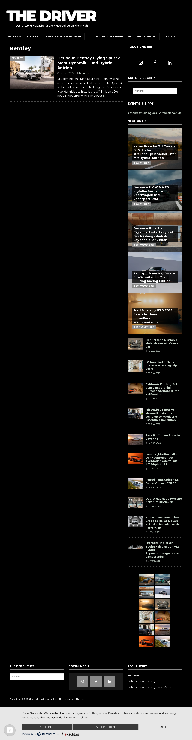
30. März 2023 (154, 468)
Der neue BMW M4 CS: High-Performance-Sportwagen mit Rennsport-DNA (151, 193)
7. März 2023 (154, 532)
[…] (104, 95)
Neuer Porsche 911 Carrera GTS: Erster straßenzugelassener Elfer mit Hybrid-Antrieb (154, 152)
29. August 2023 (145, 245)
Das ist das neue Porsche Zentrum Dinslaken (164, 500)
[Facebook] (155, 63)
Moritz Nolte (86, 73)
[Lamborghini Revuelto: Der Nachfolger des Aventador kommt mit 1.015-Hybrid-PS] (135, 458)
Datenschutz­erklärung (141, 681)
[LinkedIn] (170, 63)
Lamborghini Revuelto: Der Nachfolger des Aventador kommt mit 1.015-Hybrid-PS (162, 459)
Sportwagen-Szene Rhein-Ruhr (109, 36)
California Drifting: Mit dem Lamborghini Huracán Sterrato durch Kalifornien (162, 389)
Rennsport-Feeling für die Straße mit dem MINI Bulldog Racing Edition (154, 277)
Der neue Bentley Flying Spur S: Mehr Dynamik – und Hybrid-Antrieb (88, 63)
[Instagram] (141, 63)
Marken (13, 36)
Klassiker (33, 36)
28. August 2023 (145, 286)
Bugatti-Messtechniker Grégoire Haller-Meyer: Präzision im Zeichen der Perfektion (163, 523)
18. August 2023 (145, 327)
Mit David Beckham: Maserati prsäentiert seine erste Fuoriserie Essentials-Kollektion (161, 415)
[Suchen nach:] (155, 91)
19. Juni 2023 (154, 351)
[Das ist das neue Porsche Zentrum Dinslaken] (135, 502)
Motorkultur (147, 36)
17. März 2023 (154, 487)
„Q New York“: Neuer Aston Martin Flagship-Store (162, 365)
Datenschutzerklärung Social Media (149, 687)
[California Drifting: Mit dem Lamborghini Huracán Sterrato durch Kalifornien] (135, 388)
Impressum (134, 675)
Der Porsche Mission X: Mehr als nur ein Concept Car (164, 343)
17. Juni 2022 (67, 73)
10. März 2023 (154, 506)
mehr (164, 727)
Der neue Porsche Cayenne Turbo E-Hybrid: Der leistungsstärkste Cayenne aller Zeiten (153, 234)
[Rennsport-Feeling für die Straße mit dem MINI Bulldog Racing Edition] (162, 592)
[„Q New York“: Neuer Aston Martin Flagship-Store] (135, 366)
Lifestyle (168, 36)
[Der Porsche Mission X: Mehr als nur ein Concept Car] (135, 344)
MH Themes (78, 699)
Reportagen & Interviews (64, 36)
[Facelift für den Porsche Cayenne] (135, 439)
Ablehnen (47, 727)
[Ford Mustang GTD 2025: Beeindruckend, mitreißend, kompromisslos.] (146, 604)
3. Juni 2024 (142, 163)
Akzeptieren (105, 727)
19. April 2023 (154, 443)
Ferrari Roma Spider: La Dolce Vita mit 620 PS (162, 481)
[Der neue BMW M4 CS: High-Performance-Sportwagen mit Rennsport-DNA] (162, 579)
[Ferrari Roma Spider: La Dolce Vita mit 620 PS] (135, 483)
